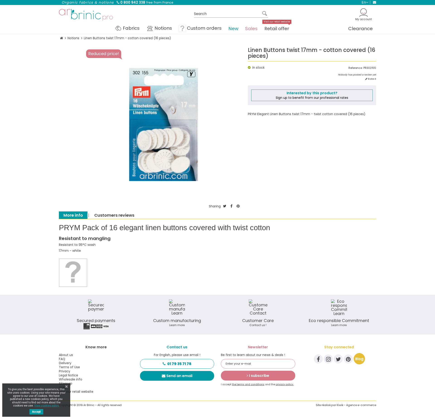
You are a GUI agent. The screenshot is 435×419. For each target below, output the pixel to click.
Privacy (64, 371)
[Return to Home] (61, 38)
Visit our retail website (76, 391)
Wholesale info (70, 379)
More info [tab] (73, 215)
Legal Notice (68, 375)
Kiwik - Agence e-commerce (356, 405)
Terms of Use (69, 367)
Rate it (371, 79)
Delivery (65, 363)
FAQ (62, 359)
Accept (36, 411)
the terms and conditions (248, 384)
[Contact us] (373, 2)
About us (66, 355)
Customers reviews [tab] (114, 215)
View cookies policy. (46, 405)
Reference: (355, 68)
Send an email (179, 376)
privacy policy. (285, 384)
